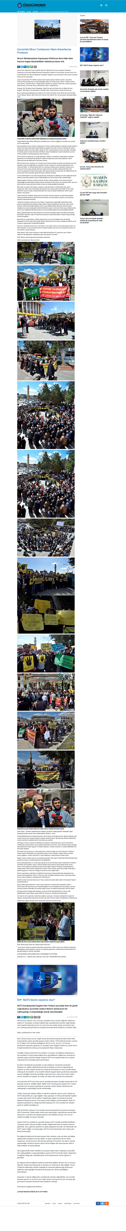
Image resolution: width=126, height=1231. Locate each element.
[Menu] (101, 5)
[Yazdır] (35, 67)
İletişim (60, 1203)
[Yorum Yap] (38, 1017)
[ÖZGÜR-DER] (31, 5)
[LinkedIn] (25, 67)
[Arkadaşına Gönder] (31, 67)
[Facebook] (18, 67)
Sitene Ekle (77, 1203)
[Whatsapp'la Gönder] (28, 67)
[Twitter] (21, 67)
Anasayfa (47, 1203)
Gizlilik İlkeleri (67, 1203)
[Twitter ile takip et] (102, 1203)
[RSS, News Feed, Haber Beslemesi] (106, 1203)
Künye (54, 1203)
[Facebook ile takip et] (98, 1203)
